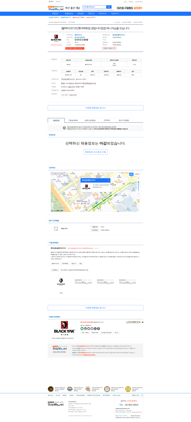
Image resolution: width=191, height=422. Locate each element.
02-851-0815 (128, 404)
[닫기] (108, 180)
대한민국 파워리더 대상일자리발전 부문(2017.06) (97, 389)
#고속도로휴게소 (110, 10)
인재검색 (80, 13)
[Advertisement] (95, 375)
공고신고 (118, 22)
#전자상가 (102, 10)
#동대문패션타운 (87, 10)
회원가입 (131, 1)
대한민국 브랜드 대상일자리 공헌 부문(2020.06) (78, 389)
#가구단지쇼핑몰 (95, 10)
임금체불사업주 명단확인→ (89, 355)
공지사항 (58, 1)
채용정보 (55, 13)
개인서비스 (103, 13)
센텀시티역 (71, 87)
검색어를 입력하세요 (89, 7)
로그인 (125, 1)
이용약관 (71, 395)
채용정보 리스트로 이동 (95, 152)
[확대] (138, 178)
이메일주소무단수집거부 (93, 395)
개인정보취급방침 (80, 395)
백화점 (63, 83)
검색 (109, 7)
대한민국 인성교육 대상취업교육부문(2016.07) (137, 389)
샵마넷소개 (50, 395)
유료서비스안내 (138, 1)
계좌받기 (106, 395)
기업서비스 (115, 13)
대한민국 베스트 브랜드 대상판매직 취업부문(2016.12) (117, 389)
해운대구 (71, 83)
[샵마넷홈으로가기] (56, 401)
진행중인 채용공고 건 (109, 48)
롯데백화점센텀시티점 (89, 83)
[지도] (131, 174)
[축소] (138, 193)
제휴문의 (64, 395)
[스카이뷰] (137, 174)
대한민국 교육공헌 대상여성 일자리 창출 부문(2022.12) (60, 389)
